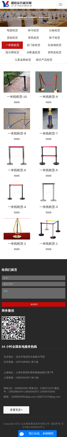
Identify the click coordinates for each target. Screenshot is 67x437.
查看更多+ (16, 409)
